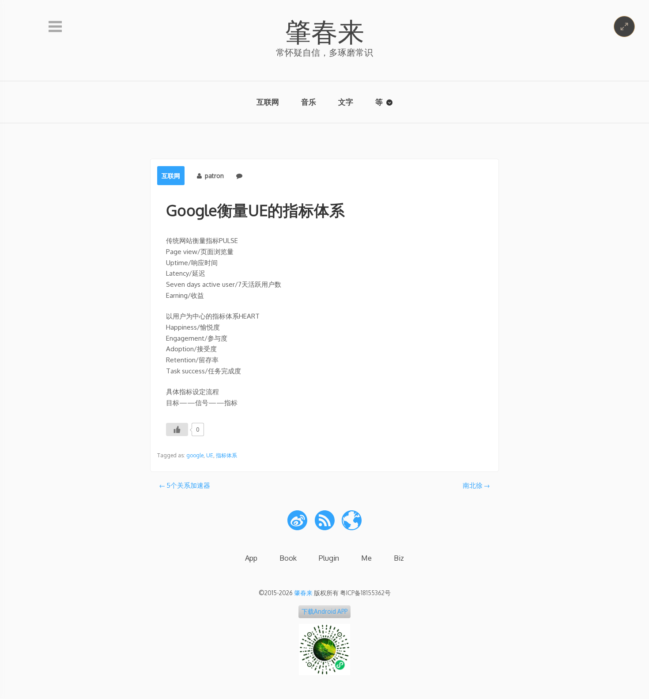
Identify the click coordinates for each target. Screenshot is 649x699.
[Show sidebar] (55, 27)
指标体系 (226, 455)
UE (209, 455)
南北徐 (473, 485)
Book (288, 557)
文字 (345, 101)
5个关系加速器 (188, 485)
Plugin (329, 557)
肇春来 (324, 31)
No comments (265, 175)
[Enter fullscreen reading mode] (624, 26)
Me (366, 557)
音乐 (308, 101)
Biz (399, 557)
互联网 (268, 101)
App (251, 557)
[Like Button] (177, 429)
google (195, 455)
